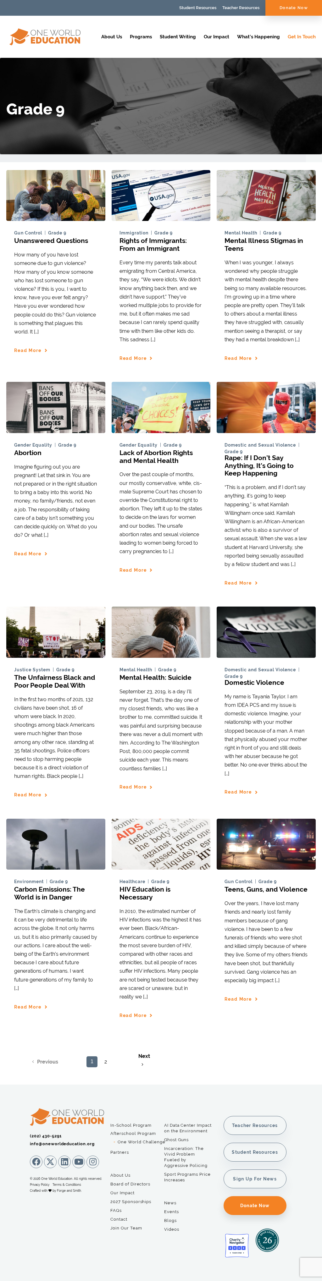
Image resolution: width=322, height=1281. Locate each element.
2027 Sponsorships (130, 1201)
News (170, 1203)
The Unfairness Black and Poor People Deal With (54, 681)
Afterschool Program (133, 1133)
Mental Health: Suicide (155, 677)
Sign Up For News (254, 1178)
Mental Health (241, 232)
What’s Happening (258, 37)
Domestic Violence (254, 682)
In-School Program (131, 1125)
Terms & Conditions (67, 1184)
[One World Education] (44, 42)
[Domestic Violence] (266, 655)
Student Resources (197, 7)
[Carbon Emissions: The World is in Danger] (55, 867)
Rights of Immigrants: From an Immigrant (153, 244)
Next (144, 1056)
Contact (118, 1219)
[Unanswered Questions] (55, 218)
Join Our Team (126, 1228)
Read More (28, 350)
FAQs (116, 1210)
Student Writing (178, 37)
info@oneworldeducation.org (62, 1143)
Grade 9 (57, 232)
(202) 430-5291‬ (46, 1136)
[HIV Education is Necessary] (161, 867)
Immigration (133, 232)
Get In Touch (302, 37)
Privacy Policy (39, 1184)
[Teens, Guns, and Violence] (266, 867)
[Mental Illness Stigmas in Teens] (266, 218)
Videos (171, 1229)
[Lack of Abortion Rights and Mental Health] (161, 430)
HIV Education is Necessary (144, 893)
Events (171, 1211)
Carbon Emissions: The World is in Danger (49, 893)
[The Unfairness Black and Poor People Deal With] (55, 655)
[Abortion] (55, 430)
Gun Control (28, 232)
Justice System (32, 669)
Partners (119, 1152)
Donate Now (294, 7)
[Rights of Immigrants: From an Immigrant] (161, 218)
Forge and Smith (69, 1190)
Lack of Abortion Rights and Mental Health (156, 457)
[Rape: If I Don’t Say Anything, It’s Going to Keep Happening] (266, 430)
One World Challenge (141, 1142)
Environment (29, 881)
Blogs (170, 1220)
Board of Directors (130, 1184)
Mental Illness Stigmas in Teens (264, 244)
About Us (111, 37)
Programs (141, 37)
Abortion (28, 453)
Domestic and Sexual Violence (260, 445)
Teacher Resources (240, 7)
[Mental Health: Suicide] (161, 655)
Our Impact (216, 37)
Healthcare (132, 881)
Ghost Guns (176, 1139)
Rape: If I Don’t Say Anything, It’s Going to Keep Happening (259, 465)
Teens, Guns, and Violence (266, 889)
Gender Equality (33, 445)
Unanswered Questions (51, 241)
